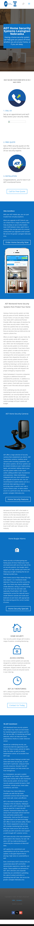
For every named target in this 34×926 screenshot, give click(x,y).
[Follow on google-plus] (20, 912)
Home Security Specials (18, 608)
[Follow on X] (17, 912)
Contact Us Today (17, 705)
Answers (19, 900)
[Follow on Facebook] (13, 912)
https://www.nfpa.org (23, 577)
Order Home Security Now (17, 242)
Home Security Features (18, 499)
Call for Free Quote (17, 191)
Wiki (13, 900)
